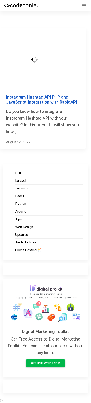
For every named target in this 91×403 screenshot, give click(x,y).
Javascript (23, 188)
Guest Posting (26, 250)
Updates (21, 235)
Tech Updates (25, 242)
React (19, 196)
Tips (18, 219)
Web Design (24, 227)
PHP (18, 173)
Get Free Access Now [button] (45, 363)
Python (20, 204)
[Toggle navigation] (84, 6)
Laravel (20, 181)
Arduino (20, 212)
